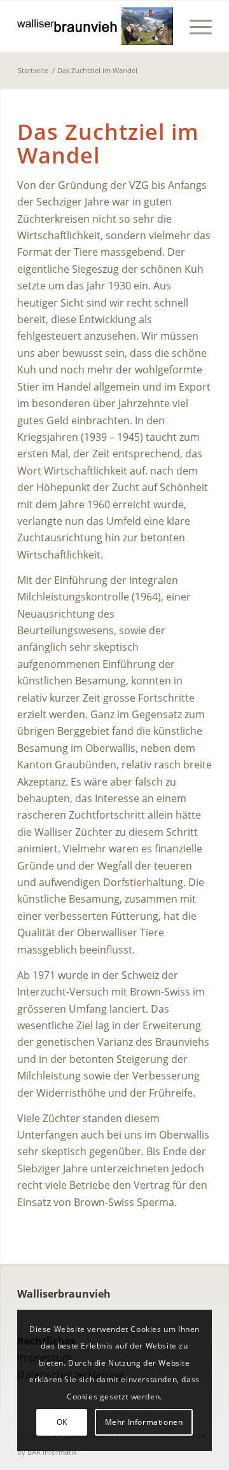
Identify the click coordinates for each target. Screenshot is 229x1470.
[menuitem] (194, 26)
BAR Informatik (52, 1452)
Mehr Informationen (144, 1422)
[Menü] (194, 26)
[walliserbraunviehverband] (95, 26)
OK (62, 1422)
